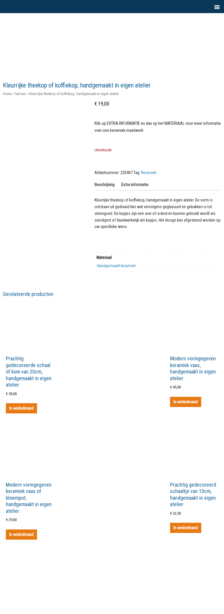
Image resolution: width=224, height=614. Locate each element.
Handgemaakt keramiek (116, 265)
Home (7, 94)
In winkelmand (21, 408)
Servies (20, 94)
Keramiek (148, 172)
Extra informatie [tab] (134, 184)
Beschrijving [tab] (104, 184)
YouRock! (120, 26)
